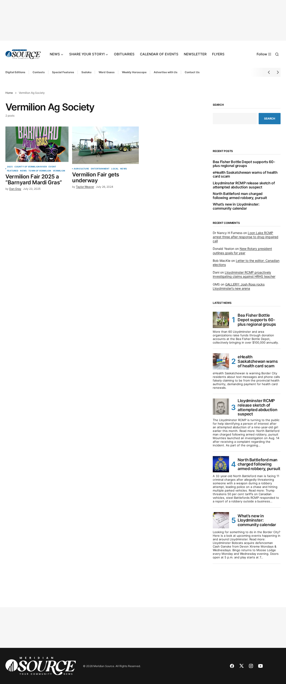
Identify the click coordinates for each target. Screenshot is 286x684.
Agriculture (81, 169)
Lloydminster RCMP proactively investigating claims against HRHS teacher (244, 274)
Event (52, 167)
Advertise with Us (165, 72)
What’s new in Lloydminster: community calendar (236, 206)
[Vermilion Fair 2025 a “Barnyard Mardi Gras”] (37, 144)
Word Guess (107, 72)
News (23, 171)
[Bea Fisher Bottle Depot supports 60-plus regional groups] (221, 320)
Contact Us (192, 72)
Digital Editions (15, 72)
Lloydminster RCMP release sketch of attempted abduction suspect (244, 185)
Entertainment (100, 169)
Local (114, 169)
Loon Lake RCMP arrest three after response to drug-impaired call (245, 237)
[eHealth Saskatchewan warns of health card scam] (221, 361)
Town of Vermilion (39, 171)
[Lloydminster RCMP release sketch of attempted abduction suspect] (221, 406)
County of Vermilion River (30, 167)
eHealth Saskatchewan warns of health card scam (245, 174)
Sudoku (86, 72)
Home (9, 92)
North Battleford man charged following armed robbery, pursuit (240, 196)
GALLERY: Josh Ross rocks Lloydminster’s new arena (239, 286)
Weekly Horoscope (134, 72)
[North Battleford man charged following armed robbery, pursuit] (221, 464)
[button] (277, 54)
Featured (12, 171)
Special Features (63, 72)
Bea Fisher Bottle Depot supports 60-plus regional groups (244, 164)
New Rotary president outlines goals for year (242, 251)
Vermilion (59, 171)
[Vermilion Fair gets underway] (105, 145)
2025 (10, 167)
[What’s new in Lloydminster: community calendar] (221, 520)
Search (218, 104)
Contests (39, 72)
